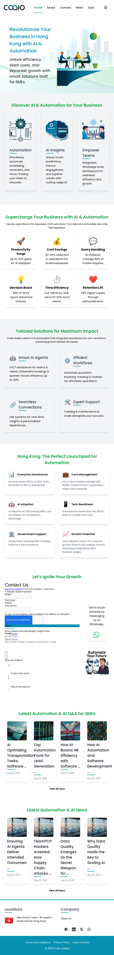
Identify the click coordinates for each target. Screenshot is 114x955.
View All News (57, 890)
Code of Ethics (80, 942)
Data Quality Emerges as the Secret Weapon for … (68, 857)
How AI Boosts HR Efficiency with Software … (70, 755)
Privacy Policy (61, 942)
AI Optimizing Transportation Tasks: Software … (21, 755)
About (51, 7)
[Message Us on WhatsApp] (96, 634)
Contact (65, 7)
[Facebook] (66, 929)
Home (38, 7)
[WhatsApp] (89, 929)
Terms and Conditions (37, 942)
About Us (66, 918)
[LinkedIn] (74, 929)
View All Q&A (57, 788)
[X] (81, 929)
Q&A (91, 7)
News (79, 7)
